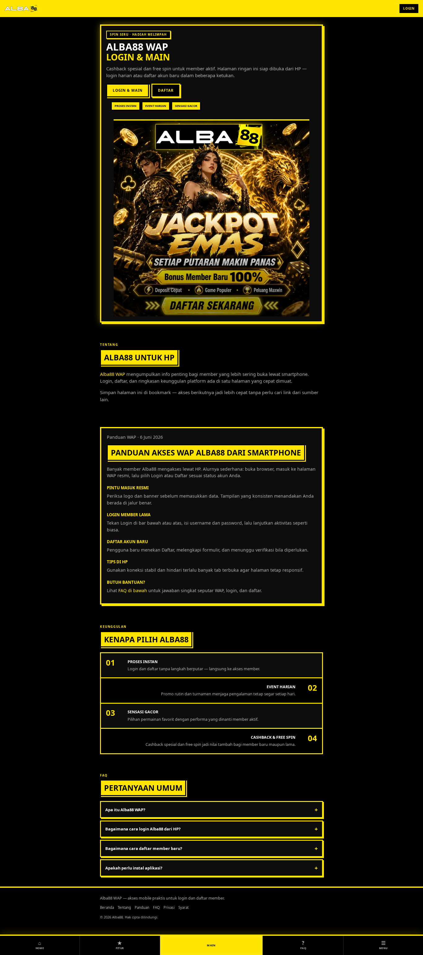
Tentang (124, 907)
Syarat (183, 907)
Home (40, 944)
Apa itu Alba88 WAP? (211, 809)
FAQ (156, 907)
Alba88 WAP (137, 46)
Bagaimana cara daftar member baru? (211, 848)
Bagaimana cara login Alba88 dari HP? (211, 829)
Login (409, 8)
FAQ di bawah (132, 590)
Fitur (120, 944)
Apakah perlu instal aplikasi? (211, 868)
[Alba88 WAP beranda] (21, 8)
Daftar (166, 90)
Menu (383, 944)
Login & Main (127, 90)
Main (211, 945)
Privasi (169, 907)
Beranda (107, 907)
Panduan (142, 907)
